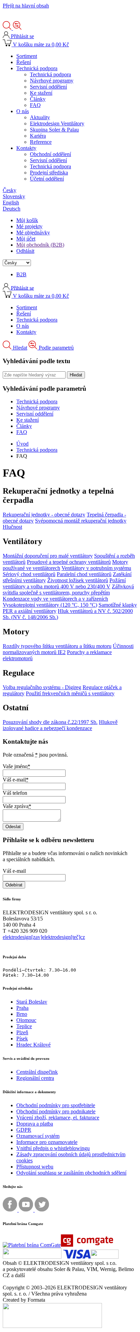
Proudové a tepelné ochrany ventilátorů (69, 562)
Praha (22, 1008)
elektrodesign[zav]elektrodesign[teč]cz (44, 937)
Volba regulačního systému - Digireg (42, 687)
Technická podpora (36, 450)
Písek (22, 1038)
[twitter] (42, 1210)
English (11, 202)
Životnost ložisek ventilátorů (77, 580)
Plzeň (22, 1032)
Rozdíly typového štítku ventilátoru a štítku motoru (57, 646)
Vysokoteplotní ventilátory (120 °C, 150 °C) (50, 605)
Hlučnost (12, 527)
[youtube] (27, 1210)
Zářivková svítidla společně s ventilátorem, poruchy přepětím (68, 589)
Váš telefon (15, 793)
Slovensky (14, 196)
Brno (21, 1014)
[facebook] (11, 1210)
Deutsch (11, 209)
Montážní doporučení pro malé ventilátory (48, 556)
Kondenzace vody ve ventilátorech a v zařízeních (55, 599)
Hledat (20, 348)
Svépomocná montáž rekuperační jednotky (80, 521)
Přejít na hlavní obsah (26, 6)
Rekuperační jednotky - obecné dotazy (44, 514)
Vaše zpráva (17, 806)
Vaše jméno (16, 766)
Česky (9, 190)
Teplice (24, 1026)
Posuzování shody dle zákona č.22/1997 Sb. (50, 722)
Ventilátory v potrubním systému (96, 568)
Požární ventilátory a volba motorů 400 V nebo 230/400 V (64, 583)
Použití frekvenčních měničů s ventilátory (70, 693)
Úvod (22, 444)
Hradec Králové (33, 1045)
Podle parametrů (56, 348)
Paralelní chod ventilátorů (84, 574)
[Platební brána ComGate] (58, 1245)
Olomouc (26, 1020)
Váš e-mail (16, 780)
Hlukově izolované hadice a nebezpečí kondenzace (60, 725)
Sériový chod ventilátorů (29, 574)
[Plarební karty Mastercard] (32, 1257)
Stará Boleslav (31, 1002)
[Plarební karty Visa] (91, 1257)
